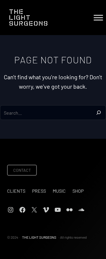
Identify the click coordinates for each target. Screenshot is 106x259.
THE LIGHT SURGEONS (39, 237)
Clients (16, 191)
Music (59, 191)
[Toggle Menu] (98, 17)
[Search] (99, 112)
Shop (78, 191)
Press (39, 191)
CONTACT (22, 170)
